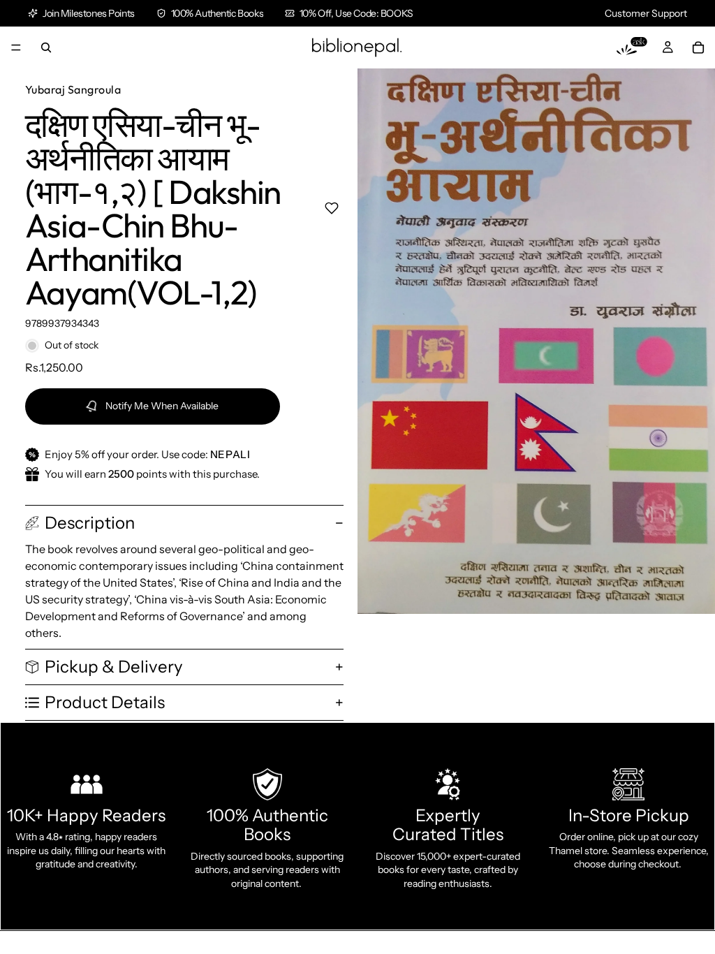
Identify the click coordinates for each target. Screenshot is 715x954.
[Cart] (698, 47)
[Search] (46, 47)
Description (90, 523)
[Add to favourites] (331, 208)
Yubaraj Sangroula (73, 89)
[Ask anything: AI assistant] (632, 47)
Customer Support (646, 13)
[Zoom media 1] (536, 341)
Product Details (105, 702)
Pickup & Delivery (114, 666)
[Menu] (16, 47)
